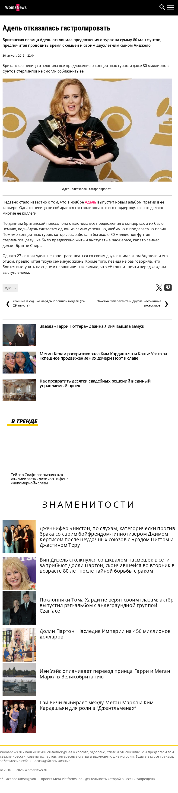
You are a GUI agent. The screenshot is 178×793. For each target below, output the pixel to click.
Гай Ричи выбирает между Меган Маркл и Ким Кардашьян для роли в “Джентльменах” (96, 705)
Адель (90, 202)
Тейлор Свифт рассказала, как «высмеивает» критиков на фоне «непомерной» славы (39, 479)
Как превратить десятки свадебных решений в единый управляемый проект (95, 383)
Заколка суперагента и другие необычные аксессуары (133, 303)
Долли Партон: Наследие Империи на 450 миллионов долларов (105, 634)
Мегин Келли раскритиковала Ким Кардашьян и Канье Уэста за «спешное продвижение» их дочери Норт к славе (103, 356)
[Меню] (170, 7)
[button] (161, 7)
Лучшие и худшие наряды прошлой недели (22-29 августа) (45, 303)
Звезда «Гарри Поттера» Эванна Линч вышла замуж (92, 326)
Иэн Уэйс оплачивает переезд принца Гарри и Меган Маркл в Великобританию (105, 674)
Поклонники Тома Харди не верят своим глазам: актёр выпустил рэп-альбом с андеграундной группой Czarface (107, 605)
